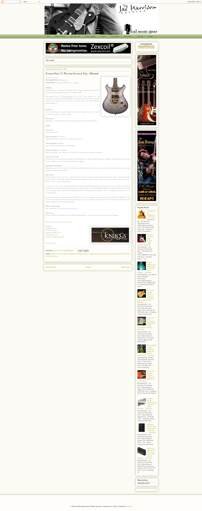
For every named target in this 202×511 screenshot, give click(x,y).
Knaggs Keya (93, 254)
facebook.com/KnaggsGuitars (55, 237)
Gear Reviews (115, 36)
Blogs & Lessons (60, 36)
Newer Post (50, 267)
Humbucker (72, 254)
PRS (127, 254)
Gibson (65, 254)
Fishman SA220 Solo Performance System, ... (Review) (151, 428)
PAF (123, 254)
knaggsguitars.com (52, 235)
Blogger (129, 506)
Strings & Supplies (90, 36)
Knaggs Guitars (82, 254)
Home (48, 36)
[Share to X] (83, 251)
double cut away (56, 254)
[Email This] (79, 251)
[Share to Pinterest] (88, 251)
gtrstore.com (68, 222)
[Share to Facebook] (85, 251)
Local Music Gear (104, 254)
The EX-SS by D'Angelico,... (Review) (151, 214)
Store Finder (128, 36)
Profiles (150, 36)
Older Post (125, 267)
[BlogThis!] (81, 251)
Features (103, 36)
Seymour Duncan (51, 256)
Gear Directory (75, 36)
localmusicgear (116, 254)
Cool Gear (140, 36)
